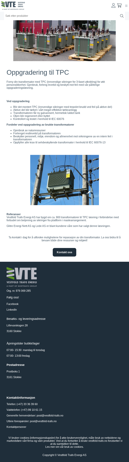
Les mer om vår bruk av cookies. (64, 446)
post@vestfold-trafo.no (50, 415)
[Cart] (119, 5)
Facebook (12, 304)
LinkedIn (12, 309)
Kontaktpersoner (16, 426)
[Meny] (126, 5)
